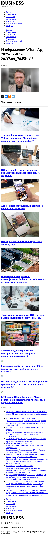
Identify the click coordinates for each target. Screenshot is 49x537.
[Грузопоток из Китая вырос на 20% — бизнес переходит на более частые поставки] (2, 361)
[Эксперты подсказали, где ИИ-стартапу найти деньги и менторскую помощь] (20, 310)
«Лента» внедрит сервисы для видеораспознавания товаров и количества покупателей (18, 353)
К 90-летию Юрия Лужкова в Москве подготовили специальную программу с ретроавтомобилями (23, 400)
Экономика (11, 14)
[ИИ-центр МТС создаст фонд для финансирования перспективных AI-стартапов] (20, 165)
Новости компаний (14, 23)
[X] (2, 96)
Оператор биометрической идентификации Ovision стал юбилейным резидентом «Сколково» (23, 279)
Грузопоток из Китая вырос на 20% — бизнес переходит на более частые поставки (22, 369)
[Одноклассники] (9, 96)
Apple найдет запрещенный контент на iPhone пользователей (22, 207)
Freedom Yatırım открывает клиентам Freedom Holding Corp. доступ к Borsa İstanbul (25, 455)
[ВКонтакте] (6, 96)
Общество (10, 17)
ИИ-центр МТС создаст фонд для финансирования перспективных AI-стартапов (21, 173)
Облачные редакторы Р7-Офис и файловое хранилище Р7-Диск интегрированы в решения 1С (24, 384)
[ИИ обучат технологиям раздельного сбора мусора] (20, 237)
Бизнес (9, 12)
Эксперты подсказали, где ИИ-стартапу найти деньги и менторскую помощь (22, 316)
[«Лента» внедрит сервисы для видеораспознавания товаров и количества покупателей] (20, 346)
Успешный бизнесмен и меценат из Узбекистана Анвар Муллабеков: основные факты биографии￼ (20, 138)
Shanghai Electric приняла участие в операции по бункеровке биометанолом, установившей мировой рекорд (27, 461)
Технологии (11, 19)
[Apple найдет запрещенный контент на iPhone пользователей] (20, 201)
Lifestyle (9, 26)
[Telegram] (13, 96)
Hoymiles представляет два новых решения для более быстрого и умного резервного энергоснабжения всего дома (26, 477)
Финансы (10, 21)
